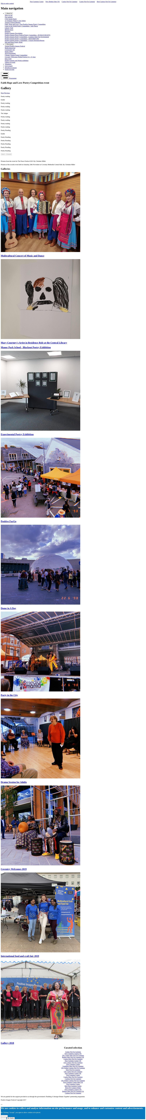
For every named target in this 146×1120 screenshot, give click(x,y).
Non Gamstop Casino (37, 1)
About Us (9, 13)
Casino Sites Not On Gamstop (73, 1059)
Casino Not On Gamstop (69, 1)
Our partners (9, 17)
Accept (4, 1118)
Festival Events (9, 69)
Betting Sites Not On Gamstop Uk (73, 1091)
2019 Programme (10, 53)
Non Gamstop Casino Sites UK (73, 1082)
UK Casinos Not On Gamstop (73, 1062)
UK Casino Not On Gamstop (73, 1071)
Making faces (9, 30)
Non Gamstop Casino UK (73, 1061)
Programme (12, 78)
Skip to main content (7, 3)
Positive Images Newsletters (13, 33)
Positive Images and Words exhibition (16, 60)
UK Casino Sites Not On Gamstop (73, 1055)
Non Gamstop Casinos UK (73, 1053)
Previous (7, 93)
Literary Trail (9, 28)
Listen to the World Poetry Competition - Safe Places (21, 26)
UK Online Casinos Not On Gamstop (73, 1068)
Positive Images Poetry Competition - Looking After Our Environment (27, 37)
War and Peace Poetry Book (13, 42)
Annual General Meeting (12, 22)
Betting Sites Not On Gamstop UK (73, 1057)
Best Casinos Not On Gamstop (106, 1)
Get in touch (9, 66)
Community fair (10, 50)
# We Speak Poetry (11, 19)
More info (4, 1116)
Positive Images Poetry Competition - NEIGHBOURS (22, 39)
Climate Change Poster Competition (16, 55)
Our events (9, 44)
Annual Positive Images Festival (15, 46)
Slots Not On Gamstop (73, 1070)
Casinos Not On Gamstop (73, 1079)
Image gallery (9, 51)
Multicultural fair (10, 48)
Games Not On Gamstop (73, 1052)
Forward (9, 154)
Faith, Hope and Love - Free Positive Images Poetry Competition (25, 24)
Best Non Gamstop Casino (73, 1086)
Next (2, 93)
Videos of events (10, 62)
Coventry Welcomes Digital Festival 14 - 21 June (20, 57)
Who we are (8, 15)
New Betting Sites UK (52, 1)
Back (3, 154)
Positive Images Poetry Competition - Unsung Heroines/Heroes (24, 40)
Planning (7, 31)
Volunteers (8, 64)
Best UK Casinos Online (73, 1088)
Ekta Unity (8, 59)
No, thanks (11, 1118)
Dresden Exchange (11, 68)
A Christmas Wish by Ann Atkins (15, 21)
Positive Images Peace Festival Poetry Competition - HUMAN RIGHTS (27, 35)
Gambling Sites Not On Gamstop (73, 1066)
